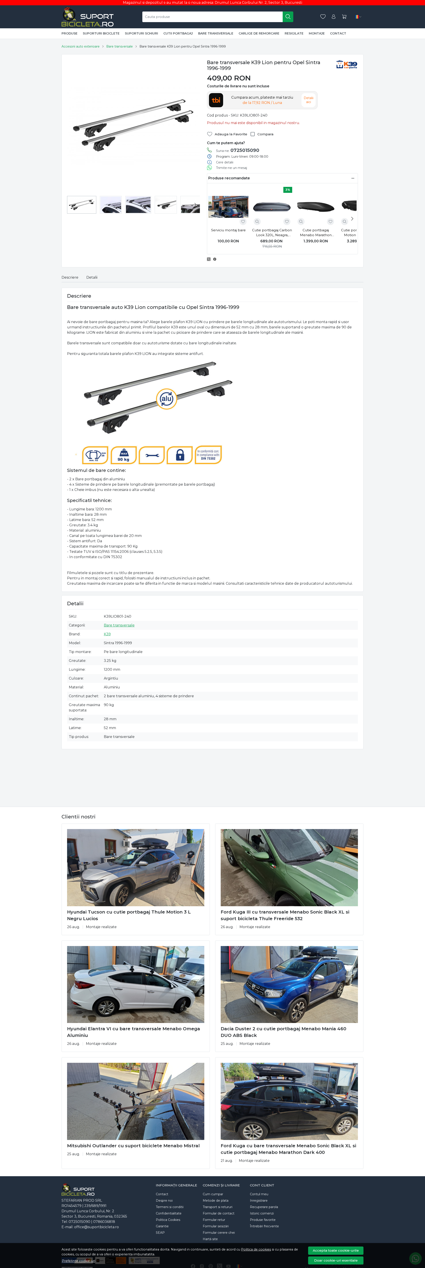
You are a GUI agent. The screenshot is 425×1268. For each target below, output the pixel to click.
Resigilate (294, 33)
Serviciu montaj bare (228, 230)
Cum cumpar (213, 1194)
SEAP (160, 1233)
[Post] (210, 259)
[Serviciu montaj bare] (228, 207)
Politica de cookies (256, 1249)
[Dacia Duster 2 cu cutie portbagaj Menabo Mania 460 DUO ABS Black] (289, 984)
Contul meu (259, 1194)
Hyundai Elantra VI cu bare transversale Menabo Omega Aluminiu (133, 1032)
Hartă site (210, 1239)
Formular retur (214, 1220)
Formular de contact (218, 1213)
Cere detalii (224, 162)
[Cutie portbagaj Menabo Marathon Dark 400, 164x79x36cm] (316, 207)
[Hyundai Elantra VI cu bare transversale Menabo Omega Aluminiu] (135, 984)
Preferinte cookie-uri (78, 1261)
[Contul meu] (333, 16)
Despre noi (164, 1201)
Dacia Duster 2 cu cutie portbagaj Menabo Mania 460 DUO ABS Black (283, 1032)
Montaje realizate (101, 927)
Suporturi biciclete (101, 33)
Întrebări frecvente (264, 1226)
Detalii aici (308, 100)
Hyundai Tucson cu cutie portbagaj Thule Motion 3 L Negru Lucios (129, 915)
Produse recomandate (229, 178)
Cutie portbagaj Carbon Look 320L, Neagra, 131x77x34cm (272, 233)
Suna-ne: (237, 150)
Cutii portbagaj (178, 33)
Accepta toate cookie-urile (336, 1250)
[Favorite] (323, 16)
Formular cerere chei (219, 1233)
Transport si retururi (217, 1207)
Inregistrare (259, 1201)
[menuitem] (81, 205)
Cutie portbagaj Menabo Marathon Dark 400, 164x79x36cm (316, 233)
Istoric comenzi (262, 1213)
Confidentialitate (169, 1213)
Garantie (162, 1226)
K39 (107, 634)
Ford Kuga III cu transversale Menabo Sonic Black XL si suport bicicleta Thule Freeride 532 (285, 915)
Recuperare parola (264, 1207)
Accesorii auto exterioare (81, 46)
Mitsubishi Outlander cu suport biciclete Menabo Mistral (133, 1145)
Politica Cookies (168, 1220)
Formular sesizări (216, 1226)
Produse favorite (263, 1220)
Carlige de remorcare (259, 33)
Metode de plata (215, 1201)
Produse (69, 33)
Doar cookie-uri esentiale (336, 1260)
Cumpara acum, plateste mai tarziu (262, 100)
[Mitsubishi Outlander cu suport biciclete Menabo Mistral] (135, 1101)
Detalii (91, 277)
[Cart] (344, 16)
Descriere (70, 277)
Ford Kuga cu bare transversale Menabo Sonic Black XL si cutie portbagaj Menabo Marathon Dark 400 (288, 1149)
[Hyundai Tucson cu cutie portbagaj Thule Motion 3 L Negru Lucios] (135, 867)
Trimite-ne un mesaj (231, 168)
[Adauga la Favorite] (243, 221)
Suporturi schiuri (141, 33)
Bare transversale (215, 33)
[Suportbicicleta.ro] (88, 16)
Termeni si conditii (170, 1207)
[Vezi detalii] (257, 221)
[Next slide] (195, 204)
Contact (338, 33)
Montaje (317, 33)
